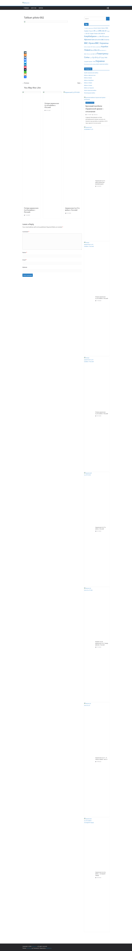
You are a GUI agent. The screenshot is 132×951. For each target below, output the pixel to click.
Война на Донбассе (97, 46)
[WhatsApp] (52, 72)
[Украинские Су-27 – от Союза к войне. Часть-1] (89, 760)
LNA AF (104, 31)
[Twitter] (52, 62)
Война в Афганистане (89, 75)
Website (24, 267)
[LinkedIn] (52, 64)
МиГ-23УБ (90, 54)
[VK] (52, 57)
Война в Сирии (88, 85)
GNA (106, 28)
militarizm (95, 114)
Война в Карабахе (89, 80)
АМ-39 (103, 33)
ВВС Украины (102, 43)
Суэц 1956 (104, 57)
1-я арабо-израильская (89, 28)
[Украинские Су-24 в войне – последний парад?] (89, 875)
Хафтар (94, 64)
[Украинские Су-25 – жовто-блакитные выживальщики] (89, 183)
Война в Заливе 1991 (88, 46)
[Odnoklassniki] (52, 55)
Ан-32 (102, 36)
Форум (41, 8)
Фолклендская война (88, 64)
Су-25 (94, 57)
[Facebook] (52, 60)
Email (24, 260)
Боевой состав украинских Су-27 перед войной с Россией (101, 643)
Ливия (87, 50)
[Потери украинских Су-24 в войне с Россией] (52, 92)
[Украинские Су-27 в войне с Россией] (73, 92)
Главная (26, 8)
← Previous (25, 83)
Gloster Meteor (101, 28)
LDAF (97, 31)
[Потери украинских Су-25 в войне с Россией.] (31, 92)
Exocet (95, 28)
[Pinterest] (52, 67)
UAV (99, 33)
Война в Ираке (88, 78)
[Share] (52, 77)
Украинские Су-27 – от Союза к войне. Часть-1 (101, 758)
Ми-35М (101, 50)
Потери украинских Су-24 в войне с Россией (52, 105)
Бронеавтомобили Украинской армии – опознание (94, 109)
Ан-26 (98, 36)
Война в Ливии (88, 83)
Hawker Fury (88, 31)
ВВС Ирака (89, 43)
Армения (106, 36)
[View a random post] (108, 8)
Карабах (104, 46)
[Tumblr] (52, 69)
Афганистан (89, 39)
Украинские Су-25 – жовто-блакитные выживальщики (100, 182)
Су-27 (99, 57)
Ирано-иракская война (90, 90)
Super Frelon (94, 33)
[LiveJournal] (52, 52)
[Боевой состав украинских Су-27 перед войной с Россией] (89, 644)
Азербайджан (90, 36)
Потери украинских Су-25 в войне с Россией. (31, 210)
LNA (99, 30)
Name (24, 252)
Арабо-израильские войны (91, 72)
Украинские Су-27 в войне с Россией (72, 209)
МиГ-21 (104, 50)
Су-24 (91, 57)
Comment (25, 232)
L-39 (93, 31)
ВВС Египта (105, 40)
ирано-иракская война (102, 64)
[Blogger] (52, 74)
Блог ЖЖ (33, 8)
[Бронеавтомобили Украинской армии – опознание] (97, 98)
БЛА (96, 40)
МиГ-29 (94, 54)
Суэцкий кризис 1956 (89, 61)
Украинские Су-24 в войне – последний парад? (100, 873)
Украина (100, 61)
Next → (79, 83)
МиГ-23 (86, 54)
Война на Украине (89, 88)
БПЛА (99, 40)
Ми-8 (92, 50)
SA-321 (88, 33)
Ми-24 (96, 50)
